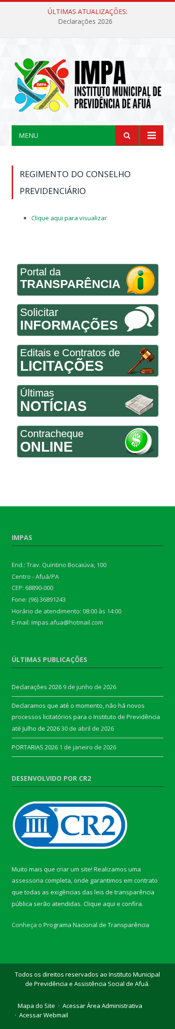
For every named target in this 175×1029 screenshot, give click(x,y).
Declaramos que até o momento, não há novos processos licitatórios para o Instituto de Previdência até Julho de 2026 (86, 717)
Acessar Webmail (43, 1015)
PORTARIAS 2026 (35, 747)
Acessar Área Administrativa (102, 1005)
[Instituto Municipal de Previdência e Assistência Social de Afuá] (87, 83)
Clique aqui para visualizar (69, 218)
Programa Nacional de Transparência (96, 925)
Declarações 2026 (85, 21)
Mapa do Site (36, 1005)
